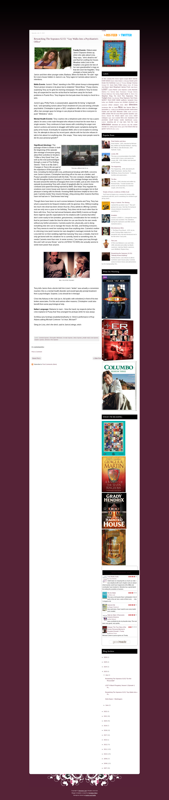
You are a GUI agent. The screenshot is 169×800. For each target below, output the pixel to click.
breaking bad (118, 102)
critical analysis (113, 105)
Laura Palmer (113, 90)
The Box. (114, 179)
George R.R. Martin (107, 85)
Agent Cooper (123, 79)
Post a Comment (37, 352)
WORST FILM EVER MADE (111, 100)
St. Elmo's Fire (133, 94)
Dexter (104, 83)
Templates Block (92, 793)
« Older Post (97, 358)
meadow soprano (39, 339)
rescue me (110, 116)
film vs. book (113, 107)
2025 (105, 662)
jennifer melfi (86, 338)
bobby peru (105, 102)
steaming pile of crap (114, 122)
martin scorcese (132, 111)
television (47, 339)
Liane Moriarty (112, 578)
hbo (125, 107)
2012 (105, 744)
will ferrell (109, 129)
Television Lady (82, 790)
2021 (105, 716)
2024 (105, 667)
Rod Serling (116, 94)
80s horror (115, 79)
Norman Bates (115, 92)
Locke (129, 90)
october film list (111, 114)
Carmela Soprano (44, 338)
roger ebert (111, 118)
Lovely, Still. (115, 154)
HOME (104, 31)
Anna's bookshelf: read (120, 572)
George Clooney (132, 83)
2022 (105, 711)
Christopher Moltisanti (56, 338)
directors (133, 104)
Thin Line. (114, 241)
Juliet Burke (134, 87)
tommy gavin (121, 126)
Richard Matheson (107, 94)
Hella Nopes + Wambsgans (113, 699)
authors (124, 100)
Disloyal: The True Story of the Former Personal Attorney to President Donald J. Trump (116, 629)
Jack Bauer (105, 87)
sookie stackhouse (126, 120)
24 (102, 79)
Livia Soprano (94, 338)
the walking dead (112, 126)
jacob (116, 109)
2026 (105, 657)
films (120, 107)
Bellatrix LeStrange (123, 81)
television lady (125, 124)
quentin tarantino (128, 114)
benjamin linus (132, 100)
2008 (105, 763)
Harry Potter (118, 85)
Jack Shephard (114, 87)
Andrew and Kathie (90, 795)
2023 (105, 671)
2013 (105, 740)
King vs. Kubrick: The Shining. (120, 202)
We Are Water (111, 593)
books (111, 102)
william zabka (115, 129)
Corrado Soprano (68, 338)
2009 (105, 759)
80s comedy (108, 79)
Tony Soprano (54, 339)
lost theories (118, 111)
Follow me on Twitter (125, 35)
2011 (105, 749)
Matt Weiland (112, 619)
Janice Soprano (77, 338)
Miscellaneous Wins (117, 228)
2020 (105, 721)
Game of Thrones (121, 83)
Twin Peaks (133, 98)
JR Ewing (134, 85)
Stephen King (107, 96)
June (107, 705)
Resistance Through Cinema (128, 92)
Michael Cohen (113, 633)
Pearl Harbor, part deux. (118, 141)
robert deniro (129, 115)
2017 (105, 735)
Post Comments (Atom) (49, 364)
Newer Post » (36, 358)
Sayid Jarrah (124, 94)
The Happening (116, 166)
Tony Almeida (115, 98)
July (106, 675)
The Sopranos (127, 96)
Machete (134, 90)
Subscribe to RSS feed (110, 35)
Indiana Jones (127, 85)
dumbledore (105, 107)
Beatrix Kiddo (114, 81)
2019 (105, 725)
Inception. (114, 215)
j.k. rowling (112, 109)
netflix (103, 114)
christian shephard (129, 102)
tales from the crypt (130, 122)
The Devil (117, 96)
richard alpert (119, 116)
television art (116, 124)
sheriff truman (114, 120)
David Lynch (133, 81)
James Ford (125, 87)
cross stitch (124, 105)
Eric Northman (111, 83)
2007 (105, 768)
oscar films (119, 114)
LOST (105, 89)
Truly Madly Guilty (113, 577)
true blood (128, 127)
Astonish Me (111, 605)
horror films (131, 107)
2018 (105, 730)
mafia (125, 111)
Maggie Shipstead (114, 607)
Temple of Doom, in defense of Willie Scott (116, 192)
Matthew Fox (106, 92)
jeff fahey (121, 109)
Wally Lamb (112, 595)
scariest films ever (121, 118)
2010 (105, 754)
